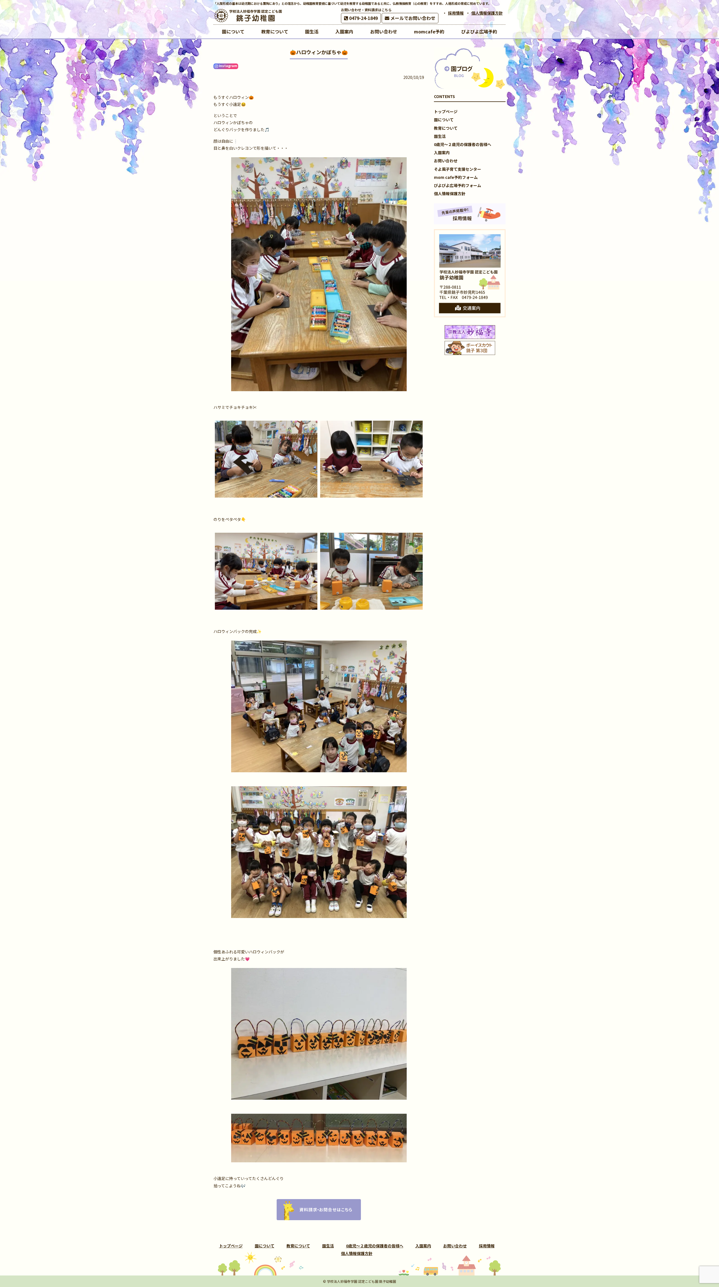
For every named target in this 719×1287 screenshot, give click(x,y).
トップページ (446, 111)
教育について (446, 128)
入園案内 (442, 152)
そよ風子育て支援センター (457, 169)
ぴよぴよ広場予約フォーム (457, 185)
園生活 (440, 136)
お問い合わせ (446, 160)
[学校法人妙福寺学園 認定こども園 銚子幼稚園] (248, 15)
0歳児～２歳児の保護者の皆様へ (462, 144)
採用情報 (456, 13)
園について (444, 119)
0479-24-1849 (363, 18)
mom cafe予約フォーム (456, 177)
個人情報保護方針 (487, 13)
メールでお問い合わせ (412, 18)
